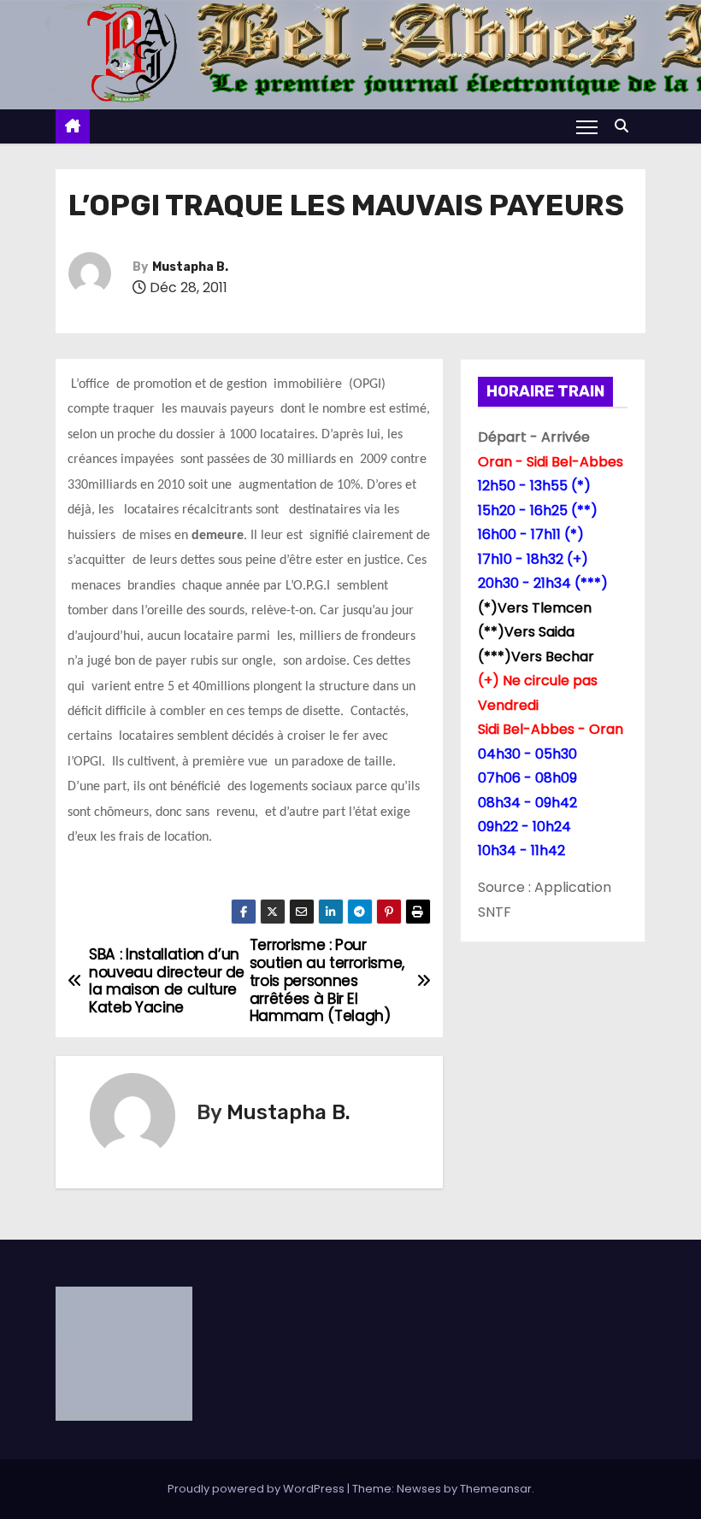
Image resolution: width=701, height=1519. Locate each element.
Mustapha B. (190, 267)
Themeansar (496, 1489)
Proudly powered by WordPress (257, 1489)
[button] (625, 126)
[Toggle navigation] (587, 126)
